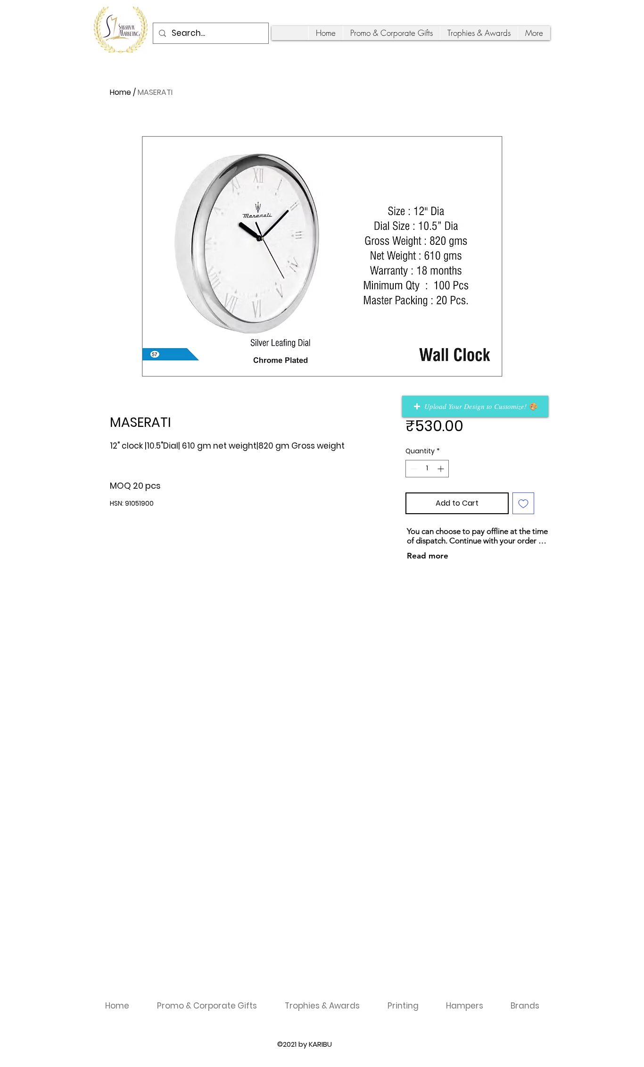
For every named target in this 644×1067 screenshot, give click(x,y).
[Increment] (441, 468)
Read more (427, 555)
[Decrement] (413, 468)
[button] (475, 406)
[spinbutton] (427, 468)
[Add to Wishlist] (523, 503)
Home (120, 92)
